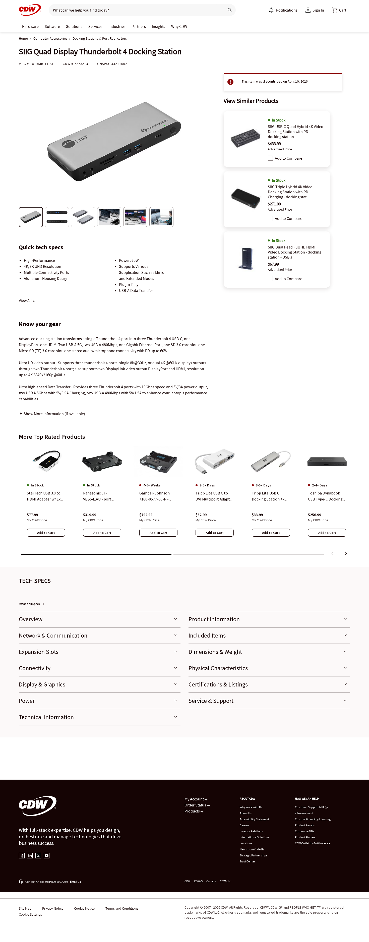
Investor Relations (251, 831)
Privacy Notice (52, 908)
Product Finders (305, 837)
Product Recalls (305, 825)
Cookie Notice (84, 908)
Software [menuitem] (52, 26)
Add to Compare (288, 158)
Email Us (75, 882)
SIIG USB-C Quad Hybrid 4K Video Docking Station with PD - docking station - (295, 131)
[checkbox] (270, 158)
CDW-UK (225, 881)
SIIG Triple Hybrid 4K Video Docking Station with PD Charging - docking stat (290, 191)
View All (25, 300)
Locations (246, 843)
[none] (30, 26)
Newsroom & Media (252, 849)
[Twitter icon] (38, 856)
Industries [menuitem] (117, 26)
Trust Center (247, 861)
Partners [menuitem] (139, 26)
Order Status (195, 804)
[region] (184, 501)
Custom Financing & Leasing (313, 819)
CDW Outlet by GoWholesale (312, 843)
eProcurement (304, 813)
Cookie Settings (30, 914)
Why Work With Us (251, 807)
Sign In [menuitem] (318, 10)
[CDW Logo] (30, 10)
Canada (211, 881)
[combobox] (134, 10)
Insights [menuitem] (158, 26)
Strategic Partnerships (253, 855)
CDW (187, 881)
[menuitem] (271, 10)
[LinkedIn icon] (30, 856)
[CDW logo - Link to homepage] (30, 10)
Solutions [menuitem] (74, 26)
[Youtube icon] (46, 856)
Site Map (25, 908)
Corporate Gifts (304, 831)
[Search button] (230, 10)
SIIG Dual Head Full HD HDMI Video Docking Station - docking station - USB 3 (294, 252)
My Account (194, 798)
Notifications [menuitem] (286, 10)
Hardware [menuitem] (30, 26)
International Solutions (254, 837)
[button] (339, 10)
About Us (246, 813)
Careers (244, 825)
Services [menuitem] (95, 26)
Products (192, 810)
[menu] (283, 10)
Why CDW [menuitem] (179, 26)
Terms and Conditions (121, 908)
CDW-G (198, 881)
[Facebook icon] (22, 856)
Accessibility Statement (254, 819)
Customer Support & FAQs (311, 807)
